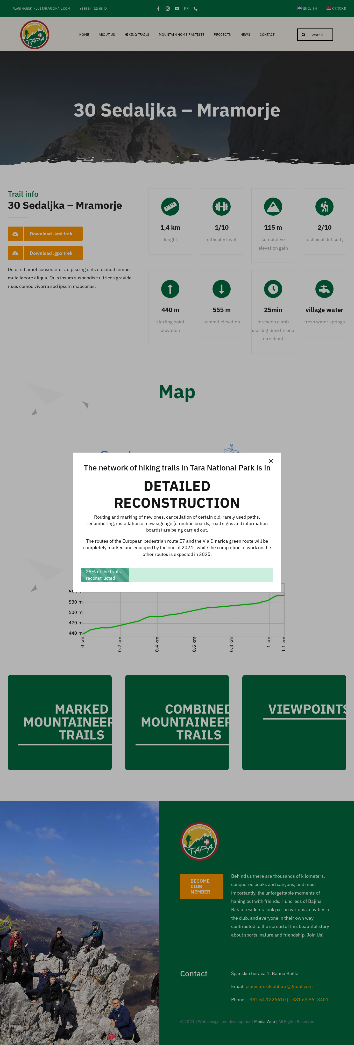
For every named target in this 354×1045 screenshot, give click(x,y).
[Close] (271, 461)
